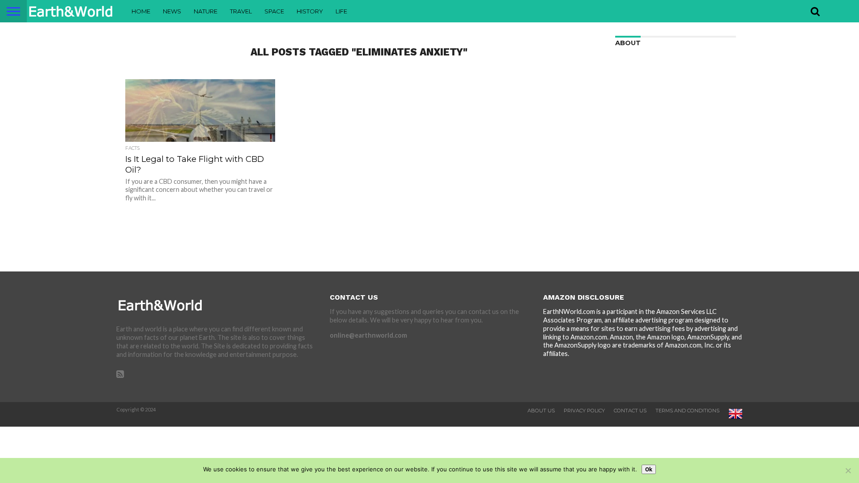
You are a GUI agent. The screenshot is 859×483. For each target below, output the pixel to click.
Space (274, 11)
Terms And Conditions (687, 410)
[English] (735, 419)
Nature (205, 11)
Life (341, 11)
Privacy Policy (584, 410)
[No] (847, 470)
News (172, 11)
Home (141, 11)
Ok (648, 469)
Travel (241, 11)
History (310, 11)
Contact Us (630, 410)
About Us (541, 410)
